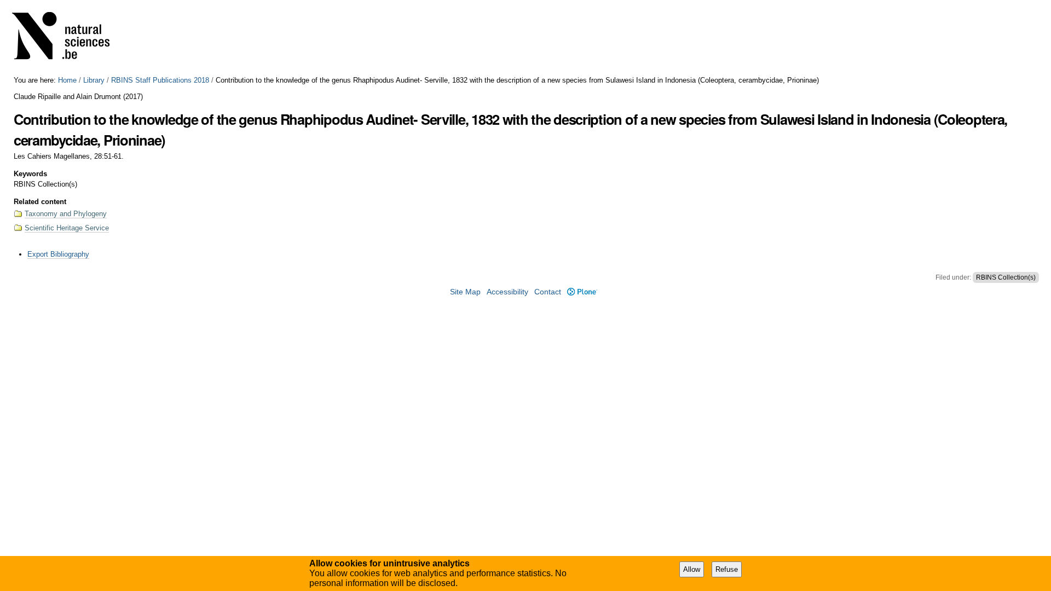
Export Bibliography (58, 254)
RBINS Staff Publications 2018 (160, 80)
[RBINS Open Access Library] (68, 38)
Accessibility (507, 292)
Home (67, 80)
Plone (582, 292)
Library (94, 80)
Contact (547, 292)
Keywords (30, 174)
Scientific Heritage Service (67, 228)
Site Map (465, 292)
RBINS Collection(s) (1006, 277)
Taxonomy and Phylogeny (66, 214)
